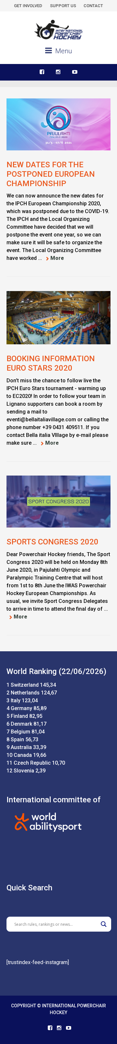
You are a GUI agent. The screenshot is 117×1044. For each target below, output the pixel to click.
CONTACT (93, 5)
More (57, 258)
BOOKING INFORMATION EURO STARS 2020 (50, 363)
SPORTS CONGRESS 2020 (52, 541)
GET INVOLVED (28, 5)
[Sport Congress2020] (58, 502)
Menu (63, 51)
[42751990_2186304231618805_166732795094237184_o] (58, 317)
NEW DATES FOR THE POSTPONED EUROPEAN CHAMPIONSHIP (50, 174)
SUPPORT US (63, 5)
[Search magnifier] (103, 924)
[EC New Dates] (58, 124)
